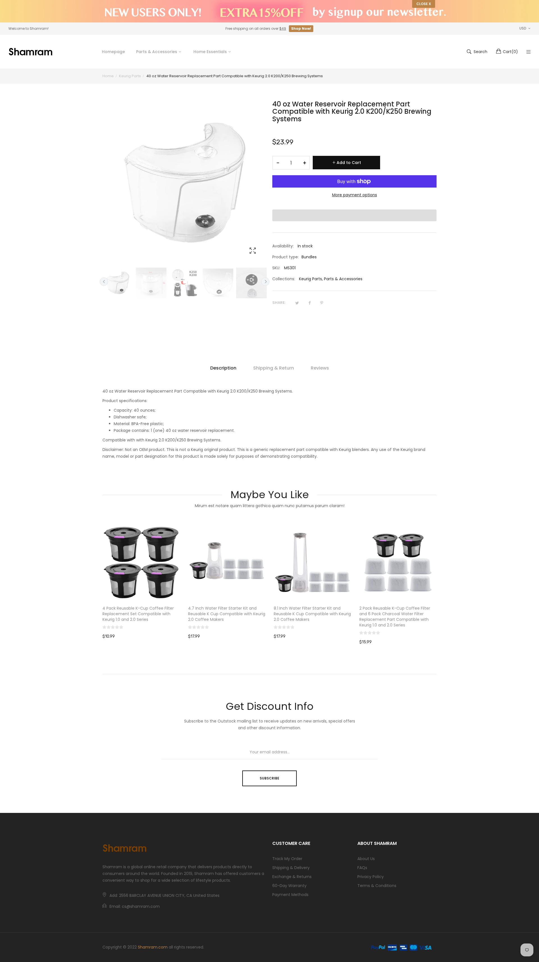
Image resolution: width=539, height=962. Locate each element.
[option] (117, 283)
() (510, 51)
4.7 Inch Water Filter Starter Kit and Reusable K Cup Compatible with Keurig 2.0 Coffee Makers (226, 613)
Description (223, 368)
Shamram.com (153, 947)
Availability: (283, 246)
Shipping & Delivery (291, 867)
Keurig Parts (310, 279)
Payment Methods (290, 894)
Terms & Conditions (376, 885)
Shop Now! (301, 28)
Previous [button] (104, 281)
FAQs (362, 867)
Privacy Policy (370, 876)
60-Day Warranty (289, 885)
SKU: (276, 268)
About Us (366, 858)
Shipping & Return (273, 368)
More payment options (354, 195)
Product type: (285, 257)
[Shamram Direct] (30, 52)
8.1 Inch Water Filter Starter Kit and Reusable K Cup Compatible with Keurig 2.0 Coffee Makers (312, 613)
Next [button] (265, 281)
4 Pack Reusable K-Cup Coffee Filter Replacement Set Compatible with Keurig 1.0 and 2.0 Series (138, 613)
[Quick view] (178, 591)
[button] (354, 215)
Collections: (283, 279)
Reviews (320, 368)
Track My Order (287, 858)
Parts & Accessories (343, 279)
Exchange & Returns (292, 876)
